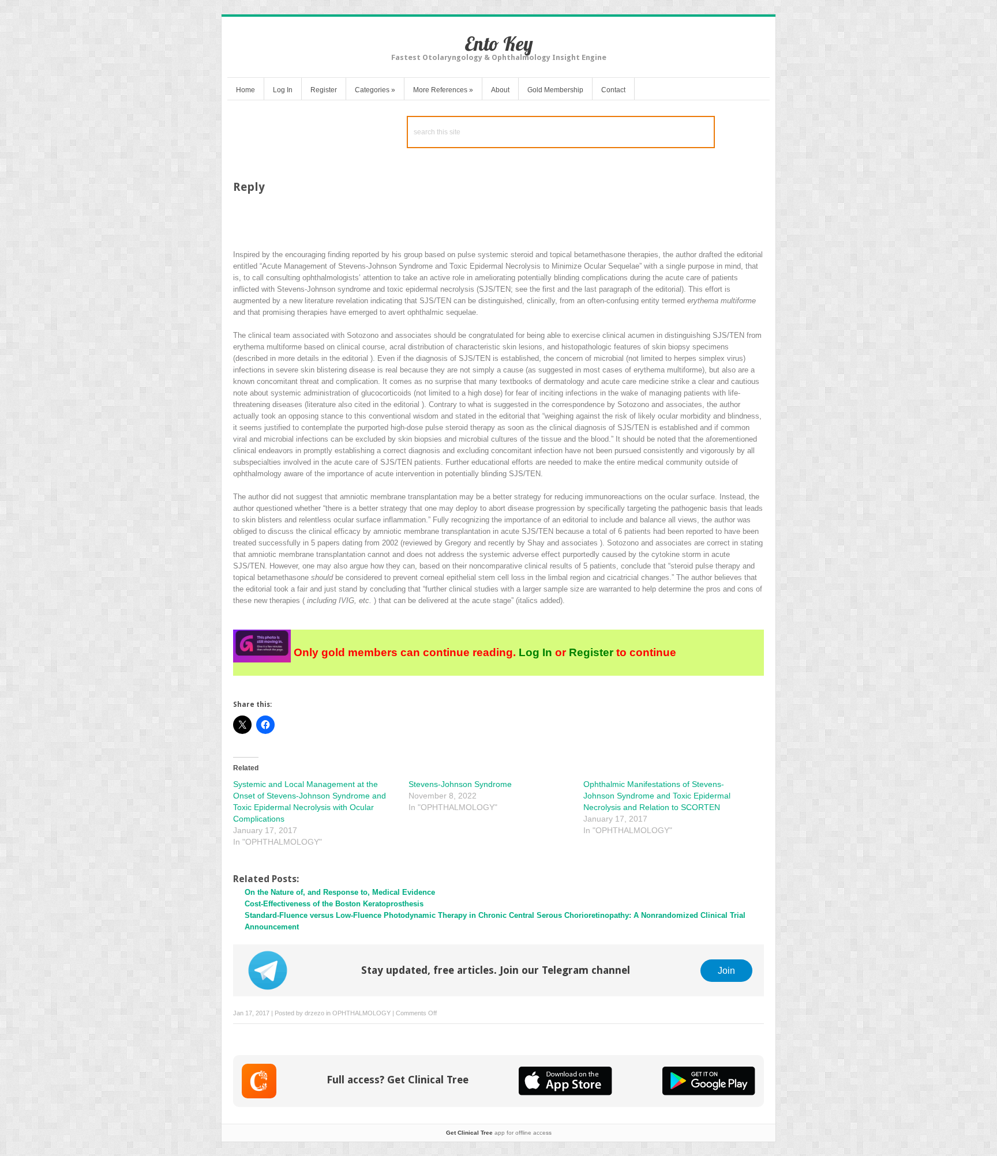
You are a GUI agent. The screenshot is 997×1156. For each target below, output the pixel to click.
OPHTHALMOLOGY (361, 1013)
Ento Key (498, 43)
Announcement (272, 926)
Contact (613, 90)
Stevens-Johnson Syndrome (460, 784)
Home (245, 90)
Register (323, 90)
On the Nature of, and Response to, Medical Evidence (340, 892)
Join (726, 970)
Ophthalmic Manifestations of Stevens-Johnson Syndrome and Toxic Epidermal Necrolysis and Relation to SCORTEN (656, 796)
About (500, 90)
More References (443, 90)
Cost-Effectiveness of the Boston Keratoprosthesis (334, 903)
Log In (283, 90)
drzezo (314, 1013)
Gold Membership (555, 90)
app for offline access (499, 1132)
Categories (375, 90)
